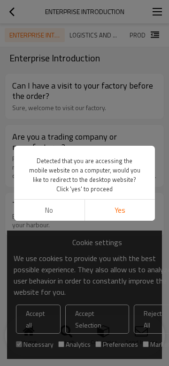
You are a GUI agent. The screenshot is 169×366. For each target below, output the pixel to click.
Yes (120, 210)
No (49, 210)
